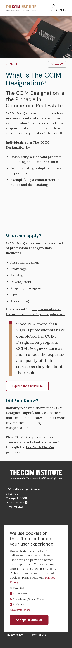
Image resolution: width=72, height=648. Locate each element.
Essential (18, 588)
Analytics (18, 604)
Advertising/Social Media (28, 599)
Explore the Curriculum (27, 386)
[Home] (21, 8)
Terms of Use (38, 634)
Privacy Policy (14, 634)
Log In (53, 9)
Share (55, 64)
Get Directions (15, 502)
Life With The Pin (40, 447)
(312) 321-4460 (15, 507)
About (13, 64)
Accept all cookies (29, 620)
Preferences (20, 593)
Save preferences (20, 609)
